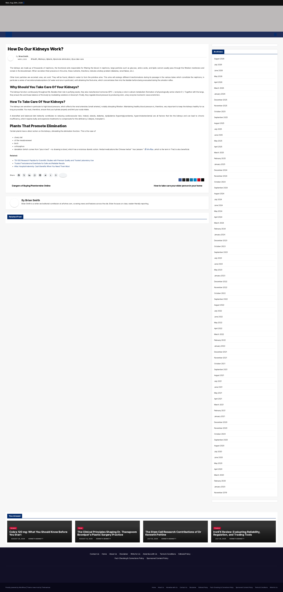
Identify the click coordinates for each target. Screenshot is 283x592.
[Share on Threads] (56, 175)
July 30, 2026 (152, 539)
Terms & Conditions (168, 554)
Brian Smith (23, 56)
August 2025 (219, 123)
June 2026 (218, 70)
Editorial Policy (184, 554)
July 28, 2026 (221, 539)
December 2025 (220, 100)
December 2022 (220, 281)
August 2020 (219, 446)
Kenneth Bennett (36, 539)
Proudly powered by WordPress (16, 587)
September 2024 (221, 188)
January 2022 (219, 346)
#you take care (78, 59)
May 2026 (218, 76)
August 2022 (219, 305)
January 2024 (219, 235)
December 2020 (220, 422)
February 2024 (220, 229)
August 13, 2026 (86, 539)
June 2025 (218, 135)
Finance (217, 528)
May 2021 (218, 393)
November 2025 (220, 106)
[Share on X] (24, 175)
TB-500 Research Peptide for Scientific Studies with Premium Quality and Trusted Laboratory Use (54, 160)
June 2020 (218, 457)
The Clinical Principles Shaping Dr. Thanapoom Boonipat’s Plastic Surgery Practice (107, 533)
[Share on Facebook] (19, 175)
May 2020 (218, 463)
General (13, 528)
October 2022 (220, 293)
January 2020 (219, 487)
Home (104, 554)
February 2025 (220, 158)
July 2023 (218, 258)
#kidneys (41, 59)
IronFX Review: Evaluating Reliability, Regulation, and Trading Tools (236, 533)
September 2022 (221, 299)
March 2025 (219, 152)
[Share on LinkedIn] (29, 175)
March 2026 (219, 88)
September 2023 (221, 252)
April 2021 (218, 399)
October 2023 (220, 246)
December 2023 (220, 240)
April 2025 (218, 147)
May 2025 (218, 141)
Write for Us (135, 554)
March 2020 (219, 475)
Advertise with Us (150, 554)
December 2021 (220, 352)
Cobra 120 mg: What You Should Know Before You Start (38, 533)
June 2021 (218, 387)
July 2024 (218, 199)
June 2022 (218, 317)
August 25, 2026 (18, 539)
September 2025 (221, 117)
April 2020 (218, 469)
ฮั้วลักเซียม (149, 149)
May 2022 (218, 322)
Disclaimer (124, 554)
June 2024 (218, 205)
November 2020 (220, 428)
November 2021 (220, 358)
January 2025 (219, 164)
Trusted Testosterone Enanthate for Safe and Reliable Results (39, 163)
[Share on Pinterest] (40, 175)
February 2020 (220, 481)
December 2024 (220, 170)
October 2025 (220, 111)
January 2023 (219, 276)
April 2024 (218, 217)
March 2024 (219, 223)
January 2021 (219, 416)
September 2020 (221, 440)
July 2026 (218, 64)
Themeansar (46, 587)
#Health (34, 59)
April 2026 (218, 82)
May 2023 (218, 270)
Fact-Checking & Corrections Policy (129, 558)
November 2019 (220, 492)
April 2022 (218, 328)
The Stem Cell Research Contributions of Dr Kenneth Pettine (173, 533)
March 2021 (219, 405)
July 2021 (218, 381)
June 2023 (218, 264)
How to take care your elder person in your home (178, 185)
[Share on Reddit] (45, 175)
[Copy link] (63, 175)
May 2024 (218, 211)
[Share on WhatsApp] (35, 175)
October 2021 (219, 363)
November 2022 (220, 287)
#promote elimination (62, 59)
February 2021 (219, 410)
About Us (113, 554)
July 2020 (218, 451)
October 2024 (220, 182)
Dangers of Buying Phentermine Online (31, 185)
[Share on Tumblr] (51, 175)
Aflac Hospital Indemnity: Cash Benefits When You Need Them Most (42, 166)
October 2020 (220, 434)
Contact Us (94, 554)
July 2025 (218, 129)
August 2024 (219, 193)
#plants (49, 59)
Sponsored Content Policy (157, 558)
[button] (271, 34)
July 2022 (218, 311)
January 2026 (219, 94)
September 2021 (220, 369)
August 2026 (219, 59)
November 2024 (220, 176)
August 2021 (219, 375)
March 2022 (219, 334)
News (80, 528)
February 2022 (220, 340)
